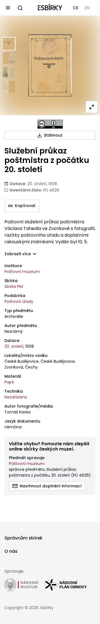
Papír (9, 382)
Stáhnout (53, 135)
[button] (75, 8)
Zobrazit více (17, 254)
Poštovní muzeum (22, 271)
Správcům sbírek (23, 538)
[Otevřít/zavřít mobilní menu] (8, 8)
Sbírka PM (13, 286)
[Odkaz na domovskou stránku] (50, 8)
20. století (13, 346)
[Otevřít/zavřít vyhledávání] (20, 8)
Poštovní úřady (18, 301)
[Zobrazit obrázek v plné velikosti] (92, 107)
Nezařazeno (15, 397)
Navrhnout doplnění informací (51, 486)
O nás (11, 551)
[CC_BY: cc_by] (50, 124)
